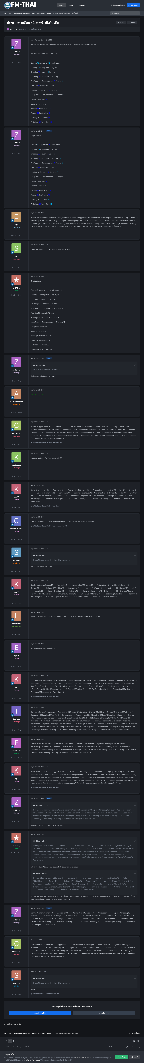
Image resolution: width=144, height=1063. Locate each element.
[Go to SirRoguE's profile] (16, 975)
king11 (16, 497)
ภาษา (7, 1047)
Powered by (130, 1047)
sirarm (16, 256)
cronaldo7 (16, 433)
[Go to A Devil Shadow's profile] (16, 394)
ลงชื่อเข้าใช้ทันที (104, 1013)
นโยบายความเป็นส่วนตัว (83, 1058)
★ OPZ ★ (16, 288)
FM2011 (38, 29)
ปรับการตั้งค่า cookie (33, 1060)
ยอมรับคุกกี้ (123, 1057)
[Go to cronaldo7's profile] (16, 425)
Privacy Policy (17, 1047)
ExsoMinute (16, 751)
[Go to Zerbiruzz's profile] (8, 29)
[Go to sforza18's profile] (16, 552)
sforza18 (16, 560)
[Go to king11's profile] (16, 489)
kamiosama (16, 465)
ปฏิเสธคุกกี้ (134, 1057)
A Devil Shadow (16, 402)
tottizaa (16, 719)
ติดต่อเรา (26, 1047)
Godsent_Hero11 (16, 529)
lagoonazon (16, 624)
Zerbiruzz (13, 29)
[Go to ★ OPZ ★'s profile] (16, 280)
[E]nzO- (16, 656)
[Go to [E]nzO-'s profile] (16, 648)
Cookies (34, 1047)
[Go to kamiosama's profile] (16, 457)
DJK (16, 225)
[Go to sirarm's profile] (16, 248)
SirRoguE (16, 983)
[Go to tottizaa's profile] (16, 711)
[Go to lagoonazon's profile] (16, 616)
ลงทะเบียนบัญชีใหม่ (40, 1013)
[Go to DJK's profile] (16, 217)
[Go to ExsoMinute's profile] (16, 743)
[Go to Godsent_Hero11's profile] (16, 521)
